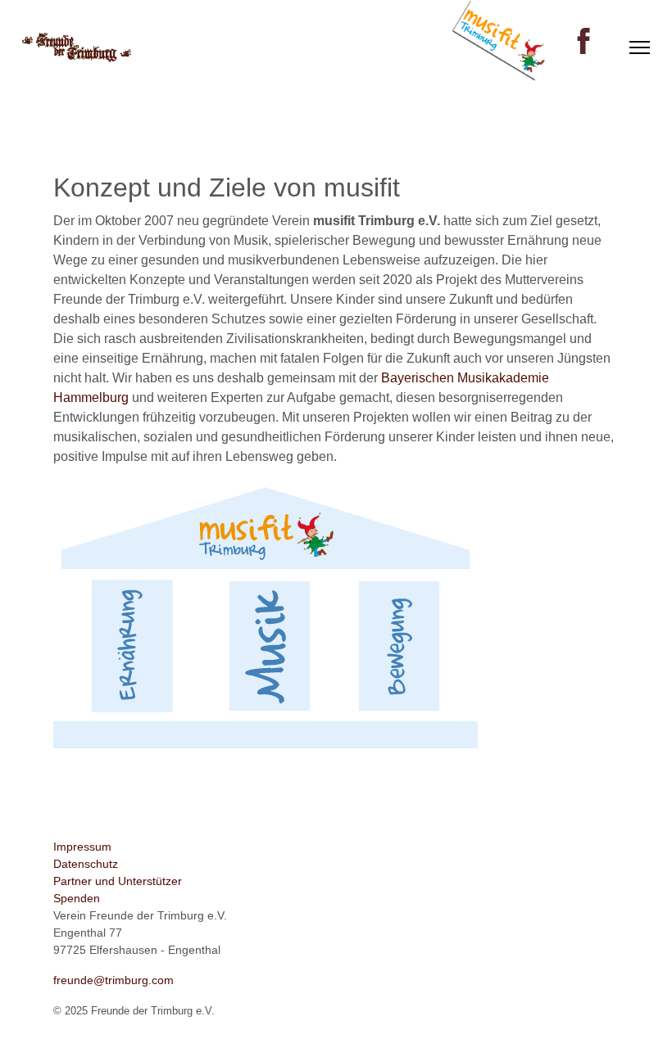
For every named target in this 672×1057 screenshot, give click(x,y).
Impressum (82, 846)
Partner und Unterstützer (117, 881)
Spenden (76, 898)
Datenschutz (85, 863)
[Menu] (639, 47)
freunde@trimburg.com (113, 980)
